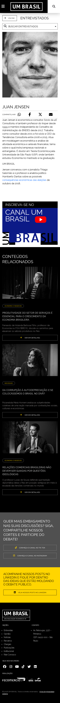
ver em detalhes (32, 338)
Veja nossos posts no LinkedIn (32, 593)
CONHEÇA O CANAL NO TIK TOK (32, 548)
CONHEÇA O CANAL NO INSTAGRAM (32, 556)
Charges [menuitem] (7, 644)
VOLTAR (11, 18)
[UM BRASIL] (26, 6)
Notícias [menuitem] (7, 637)
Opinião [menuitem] (7, 634)
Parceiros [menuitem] (8, 641)
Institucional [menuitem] (9, 651)
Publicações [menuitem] (9, 648)
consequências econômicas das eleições (24, 180)
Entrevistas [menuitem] (8, 630)
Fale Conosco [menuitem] (10, 654)
